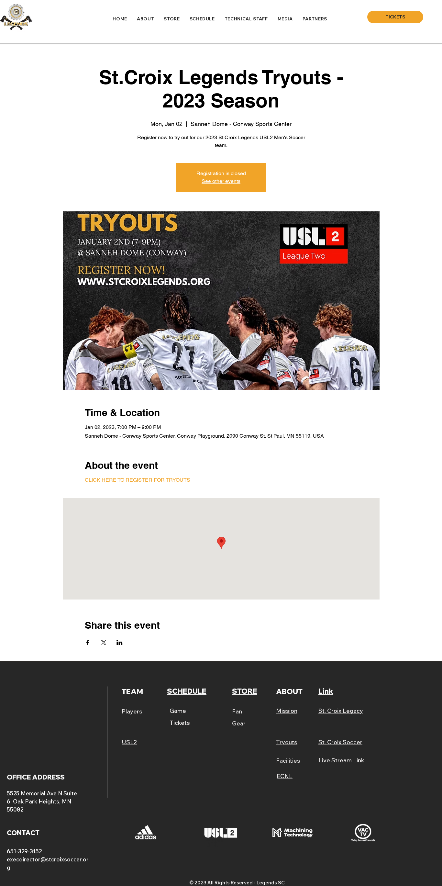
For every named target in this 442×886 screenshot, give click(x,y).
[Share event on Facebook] (88, 642)
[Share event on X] (104, 642)
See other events (221, 181)
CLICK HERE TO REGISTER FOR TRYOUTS (137, 480)
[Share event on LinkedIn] (119, 642)
